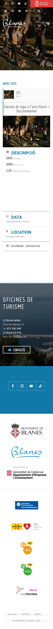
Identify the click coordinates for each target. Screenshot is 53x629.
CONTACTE (18, 350)
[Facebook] (6, 3)
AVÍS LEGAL (12, 614)
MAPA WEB (25, 614)
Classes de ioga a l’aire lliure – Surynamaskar (27, 108)
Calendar (17, 246)
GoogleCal (33, 246)
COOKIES (37, 614)
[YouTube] (19, 3)
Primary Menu (47, 23)
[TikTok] (25, 3)
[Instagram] (12, 3)
